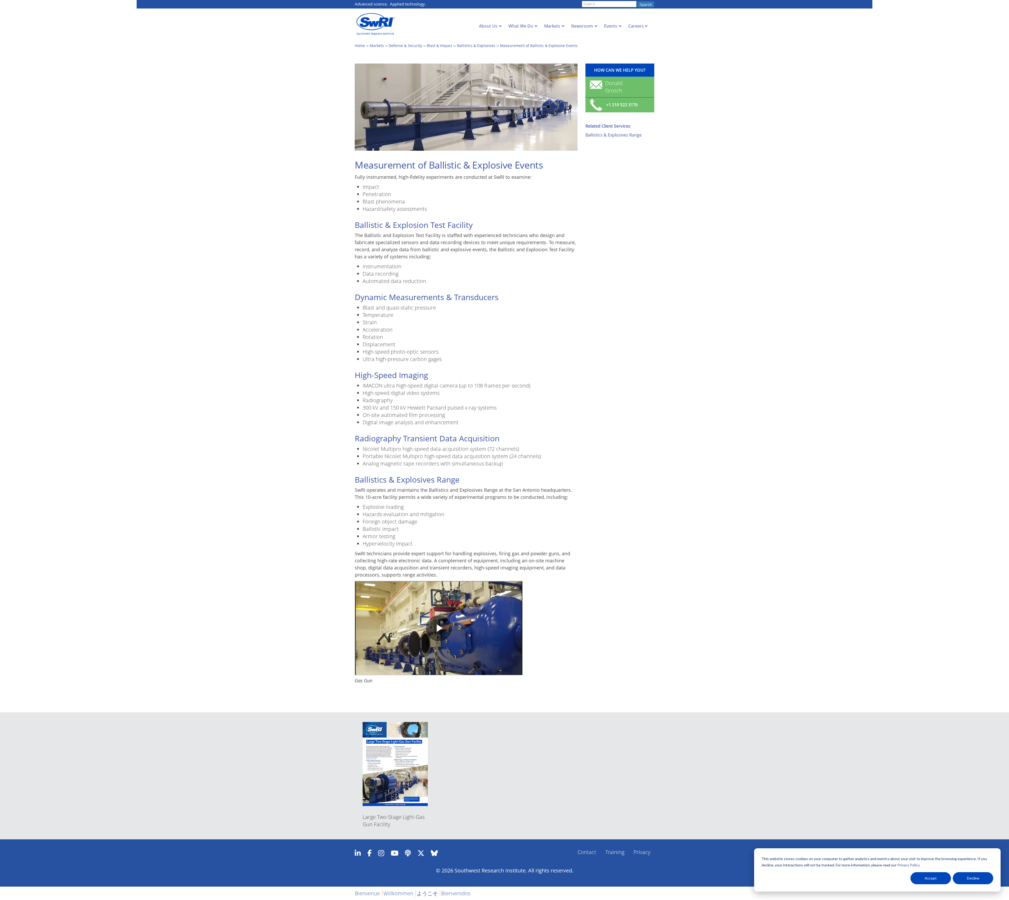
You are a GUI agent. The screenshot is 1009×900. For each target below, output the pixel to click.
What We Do (520, 26)
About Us (488, 26)
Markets (552, 26)
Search (646, 4)
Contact (587, 852)
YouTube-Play (394, 853)
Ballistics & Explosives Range (613, 135)
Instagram (381, 853)
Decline (973, 878)
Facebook (369, 853)
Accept (931, 878)
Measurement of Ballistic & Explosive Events (539, 45)
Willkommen (398, 893)
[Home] (377, 24)
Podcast (408, 853)
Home (360, 45)
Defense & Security (405, 45)
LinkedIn (358, 853)
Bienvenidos (455, 893)
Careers (636, 26)
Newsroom (582, 26)
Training (614, 852)
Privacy (642, 852)
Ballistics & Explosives (476, 45)
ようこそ (427, 893)
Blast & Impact (439, 45)
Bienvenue (367, 893)
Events (610, 26)
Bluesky (434, 853)
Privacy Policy (908, 865)
